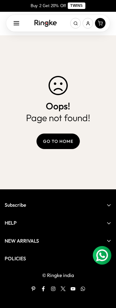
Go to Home (58, 141)
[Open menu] (16, 23)
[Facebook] (43, 288)
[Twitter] (63, 288)
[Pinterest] (33, 288)
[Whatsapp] (82, 288)
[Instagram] (53, 288)
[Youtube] (73, 288)
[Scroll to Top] (105, 275)
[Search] (75, 23)
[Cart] (100, 23)
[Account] (88, 23)
